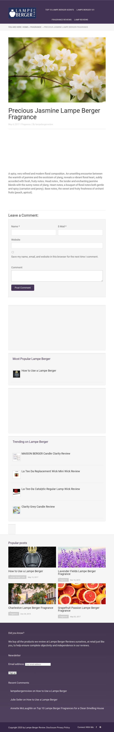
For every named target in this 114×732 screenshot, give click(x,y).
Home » (26, 27)
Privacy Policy (63, 727)
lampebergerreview (44, 124)
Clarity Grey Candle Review (38, 506)
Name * (15, 226)
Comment (16, 267)
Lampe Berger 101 (86, 10)
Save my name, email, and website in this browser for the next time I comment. (54, 256)
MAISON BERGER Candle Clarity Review (46, 453)
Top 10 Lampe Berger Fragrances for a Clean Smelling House (70, 708)
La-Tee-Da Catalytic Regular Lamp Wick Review (51, 489)
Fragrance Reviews (61, 20)
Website (15, 239)
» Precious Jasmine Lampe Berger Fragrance (65, 27)
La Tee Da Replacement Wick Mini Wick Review (51, 471)
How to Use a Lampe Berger (39, 370)
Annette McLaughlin (21, 708)
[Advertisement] (57, 327)
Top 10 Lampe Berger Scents (59, 10)
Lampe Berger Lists (17, 577)
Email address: (16, 664)
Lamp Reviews (81, 20)
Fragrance (35, 27)
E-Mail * (62, 226)
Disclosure (51, 727)
